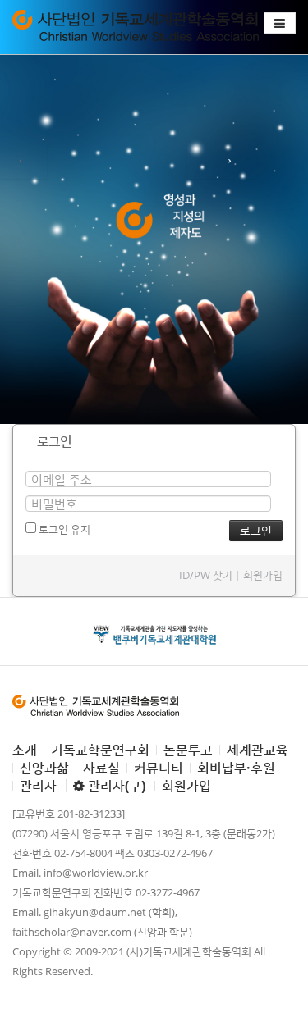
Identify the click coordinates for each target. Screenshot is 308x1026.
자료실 (101, 768)
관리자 (38, 786)
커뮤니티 (158, 768)
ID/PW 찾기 (205, 575)
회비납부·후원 (236, 768)
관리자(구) (115, 786)
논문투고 (188, 750)
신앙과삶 (44, 768)
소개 (24, 750)
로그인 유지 (63, 529)
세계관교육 (257, 750)
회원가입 (263, 575)
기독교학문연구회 (100, 750)
